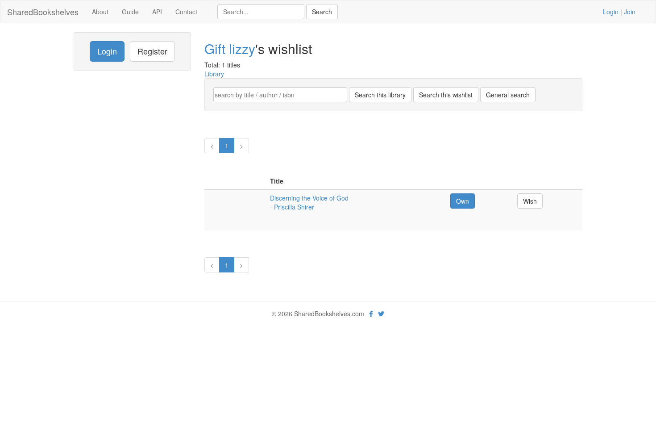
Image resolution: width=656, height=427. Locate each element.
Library (214, 73)
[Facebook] (371, 313)
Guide (130, 11)
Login (611, 11)
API (157, 11)
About (100, 11)
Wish (530, 201)
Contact (186, 11)
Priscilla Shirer (294, 206)
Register (152, 51)
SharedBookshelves (43, 11)
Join (629, 11)
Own (462, 201)
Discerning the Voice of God (309, 197)
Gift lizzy (229, 48)
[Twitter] (381, 313)
